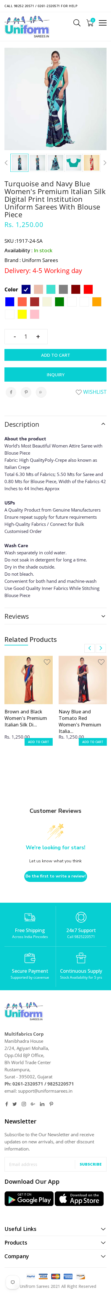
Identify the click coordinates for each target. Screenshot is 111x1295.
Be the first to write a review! (55, 876)
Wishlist (94, 391)
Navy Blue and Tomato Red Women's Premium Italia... (80, 721)
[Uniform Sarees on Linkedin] (42, 1104)
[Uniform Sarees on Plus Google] (33, 1104)
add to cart (38, 742)
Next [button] (104, 162)
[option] (19, 162)
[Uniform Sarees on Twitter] (14, 1104)
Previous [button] (7, 162)
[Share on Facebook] (11, 392)
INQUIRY (56, 374)
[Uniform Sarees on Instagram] (24, 1104)
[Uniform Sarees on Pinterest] (51, 1104)
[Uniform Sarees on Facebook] (6, 1104)
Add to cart (55, 355)
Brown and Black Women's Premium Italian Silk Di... (25, 718)
